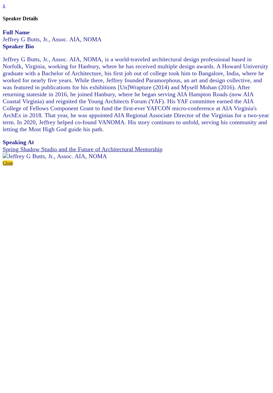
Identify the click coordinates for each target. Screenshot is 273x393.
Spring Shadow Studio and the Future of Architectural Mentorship (82, 149)
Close (8, 163)
